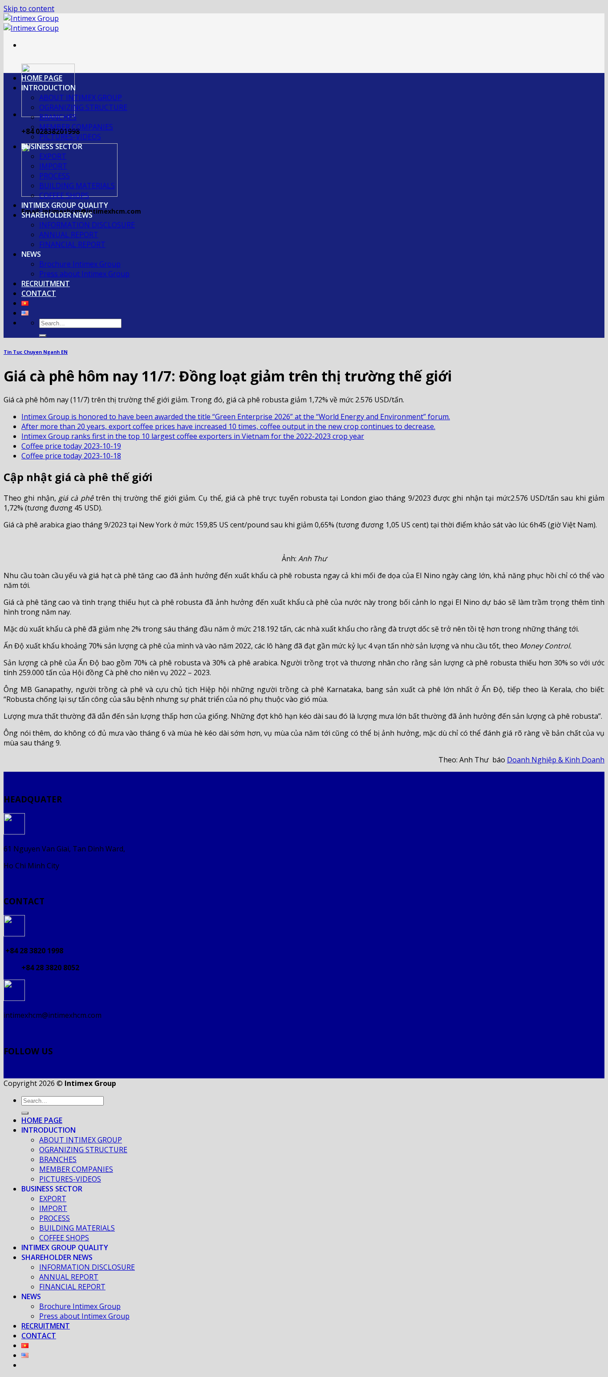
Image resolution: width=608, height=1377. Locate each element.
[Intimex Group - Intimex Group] (31, 23)
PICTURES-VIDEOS (70, 137)
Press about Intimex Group (84, 274)
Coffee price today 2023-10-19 (71, 446)
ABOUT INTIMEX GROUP (80, 97)
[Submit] (42, 335)
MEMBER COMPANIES (76, 127)
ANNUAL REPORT (68, 234)
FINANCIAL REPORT (72, 244)
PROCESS (54, 176)
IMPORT (53, 166)
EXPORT (52, 156)
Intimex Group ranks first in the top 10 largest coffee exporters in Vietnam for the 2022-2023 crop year (192, 436)
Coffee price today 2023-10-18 (71, 456)
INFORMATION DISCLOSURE (87, 225)
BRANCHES (58, 117)
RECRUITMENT (45, 283)
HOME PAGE (41, 78)
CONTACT (38, 293)
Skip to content (29, 8)
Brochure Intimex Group (80, 264)
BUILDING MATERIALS (77, 185)
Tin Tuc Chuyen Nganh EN (36, 352)
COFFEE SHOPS (64, 195)
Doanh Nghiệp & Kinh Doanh (555, 760)
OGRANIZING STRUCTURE (83, 107)
